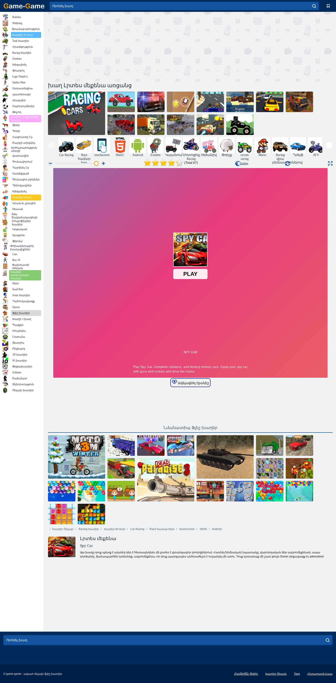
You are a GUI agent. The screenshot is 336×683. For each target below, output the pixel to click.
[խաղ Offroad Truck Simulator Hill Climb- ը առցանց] (299, 102)
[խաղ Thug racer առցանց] (210, 102)
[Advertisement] (119, 46)
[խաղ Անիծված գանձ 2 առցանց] (299, 468)
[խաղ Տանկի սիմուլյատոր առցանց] (225, 457)
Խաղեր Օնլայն (63, 529)
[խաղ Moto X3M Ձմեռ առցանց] (76, 457)
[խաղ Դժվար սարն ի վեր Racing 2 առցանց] (121, 102)
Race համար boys (161, 529)
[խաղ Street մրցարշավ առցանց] (151, 102)
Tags (297, 673)
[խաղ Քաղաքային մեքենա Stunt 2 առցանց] (180, 445)
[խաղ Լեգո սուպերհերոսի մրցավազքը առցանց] (269, 102)
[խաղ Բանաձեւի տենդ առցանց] (76, 113)
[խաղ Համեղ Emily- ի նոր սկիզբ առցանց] (210, 491)
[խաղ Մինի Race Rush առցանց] (180, 102)
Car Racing (137, 529)
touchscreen (187, 529)
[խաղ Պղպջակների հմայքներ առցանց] (299, 491)
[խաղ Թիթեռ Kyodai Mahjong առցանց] (269, 468)
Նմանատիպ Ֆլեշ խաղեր (190, 427)
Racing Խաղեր (88, 529)
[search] (314, 6)
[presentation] (51, 145)
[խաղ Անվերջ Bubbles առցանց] (61, 491)
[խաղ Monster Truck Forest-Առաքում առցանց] (240, 124)
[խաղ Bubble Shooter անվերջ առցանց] (91, 491)
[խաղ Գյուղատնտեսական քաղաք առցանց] (121, 468)
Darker (244, 163)
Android (216, 529)
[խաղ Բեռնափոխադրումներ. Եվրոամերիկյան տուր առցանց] (121, 124)
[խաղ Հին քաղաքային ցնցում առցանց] (180, 124)
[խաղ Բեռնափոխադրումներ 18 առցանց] (121, 445)
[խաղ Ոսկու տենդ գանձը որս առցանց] (91, 514)
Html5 (203, 529)
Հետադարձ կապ (320, 673)
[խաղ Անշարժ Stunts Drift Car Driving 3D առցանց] (299, 445)
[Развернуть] (330, 163)
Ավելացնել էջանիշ (193, 383)
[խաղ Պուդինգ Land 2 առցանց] (61, 514)
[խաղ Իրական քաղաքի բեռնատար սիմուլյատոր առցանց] (151, 124)
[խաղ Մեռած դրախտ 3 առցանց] (165, 479)
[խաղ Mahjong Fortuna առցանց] (240, 491)
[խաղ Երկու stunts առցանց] (210, 124)
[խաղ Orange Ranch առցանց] (121, 491)
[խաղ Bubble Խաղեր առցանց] (269, 491)
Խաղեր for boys (114, 529)
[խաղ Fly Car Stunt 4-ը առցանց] (151, 445)
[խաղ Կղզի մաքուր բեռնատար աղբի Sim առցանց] (269, 445)
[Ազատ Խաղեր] (24, 5)
